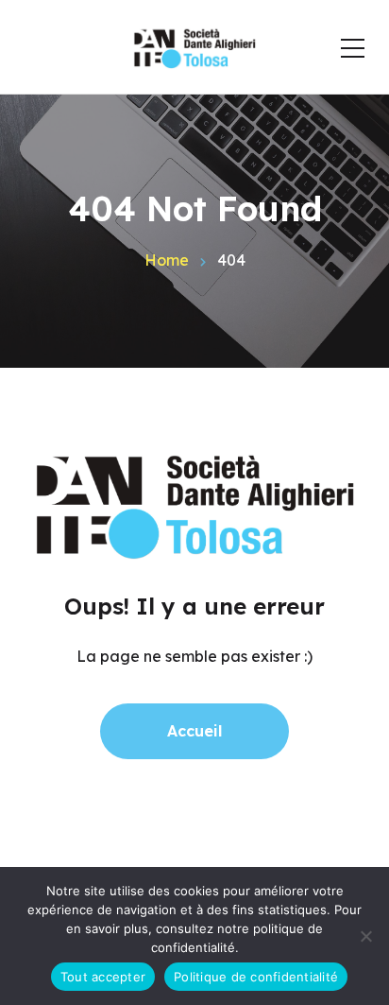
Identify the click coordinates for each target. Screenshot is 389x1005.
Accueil (194, 730)
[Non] (365, 936)
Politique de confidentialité (256, 976)
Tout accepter (102, 976)
